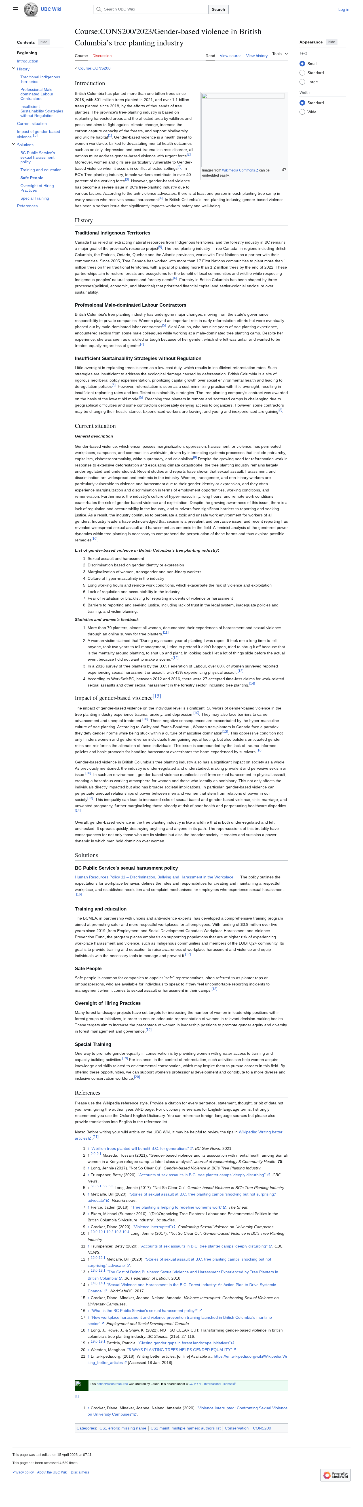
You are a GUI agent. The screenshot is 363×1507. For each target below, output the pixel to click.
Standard (315, 72)
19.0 (94, 1341)
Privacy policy (23, 1472)
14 (252, 683)
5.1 (99, 1186)
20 (137, 1077)
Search (218, 9)
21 (95, 1137)
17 (188, 954)
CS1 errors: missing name (123, 1428)
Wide (311, 111)
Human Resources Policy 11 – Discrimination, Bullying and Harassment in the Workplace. (155, 877)
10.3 (118, 1232)
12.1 (102, 1257)
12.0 (94, 1257)
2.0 (93, 1154)
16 (79, 894)
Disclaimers (80, 1472)
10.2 (110, 1232)
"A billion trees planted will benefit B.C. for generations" (140, 1148)
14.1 (102, 1283)
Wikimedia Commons (238, 170)
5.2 (105, 1186)
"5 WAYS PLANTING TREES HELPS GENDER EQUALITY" (179, 1349)
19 (148, 1030)
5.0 (93, 1186)
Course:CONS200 (94, 68)
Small (312, 63)
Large (312, 81)
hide (44, 42)
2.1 (99, 1154)
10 (94, 538)
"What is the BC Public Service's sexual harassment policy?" (144, 1310)
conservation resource (112, 1383)
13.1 (102, 1270)
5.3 (111, 1186)
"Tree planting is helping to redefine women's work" (176, 1207)
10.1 (102, 1232)
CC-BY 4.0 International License (211, 1383)
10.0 (94, 1232)
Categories (86, 1428)
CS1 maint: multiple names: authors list (186, 1428)
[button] (15, 9)
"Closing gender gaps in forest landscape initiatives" (184, 1343)
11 (165, 632)
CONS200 (262, 1428)
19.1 (102, 1341)
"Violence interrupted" (152, 1227)
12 (175, 658)
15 (157, 695)
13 (240, 671)
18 (214, 989)
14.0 (94, 1283)
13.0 (94, 1270)
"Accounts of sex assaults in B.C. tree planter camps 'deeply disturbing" (202, 1175)
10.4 (126, 1232)
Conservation (237, 1428)
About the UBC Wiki (52, 1472)
